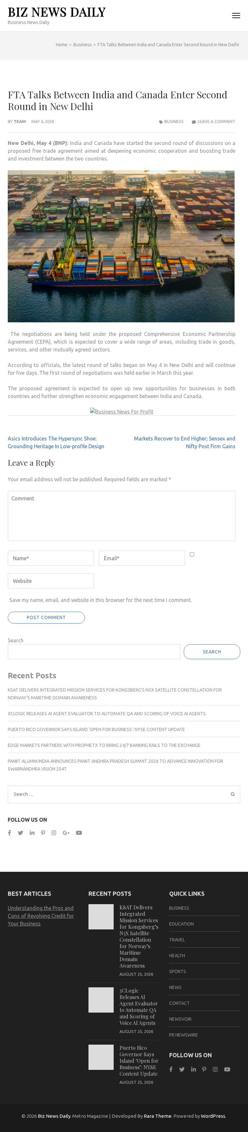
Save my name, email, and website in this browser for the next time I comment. (100, 600)
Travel (177, 939)
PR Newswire (183, 1035)
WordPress (213, 1116)
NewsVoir (180, 1019)
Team (20, 121)
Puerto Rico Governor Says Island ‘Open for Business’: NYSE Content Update (96, 729)
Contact (179, 1003)
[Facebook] (9, 833)
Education (181, 924)
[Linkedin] (32, 833)
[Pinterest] (43, 833)
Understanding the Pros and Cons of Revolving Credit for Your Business (41, 916)
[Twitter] (20, 833)
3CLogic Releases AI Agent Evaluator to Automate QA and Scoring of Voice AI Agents (107, 713)
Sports (177, 971)
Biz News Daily (57, 11)
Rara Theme (157, 1116)
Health (177, 955)
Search (16, 640)
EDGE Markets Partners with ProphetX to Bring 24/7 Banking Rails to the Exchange (104, 745)
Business (174, 121)
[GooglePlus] (66, 833)
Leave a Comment (216, 121)
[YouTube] (79, 833)
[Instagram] (53, 833)
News (175, 987)
